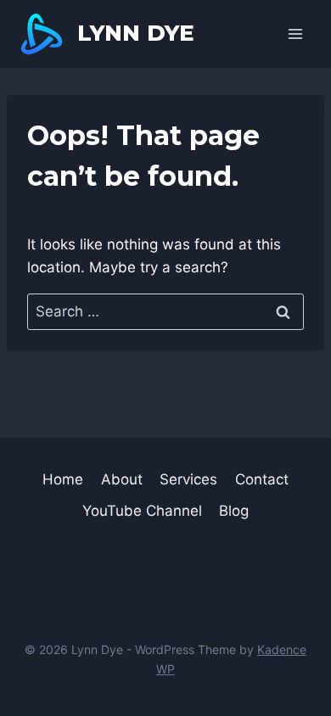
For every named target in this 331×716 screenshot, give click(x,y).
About (122, 479)
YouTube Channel (142, 510)
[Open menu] (295, 33)
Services (188, 479)
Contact (262, 479)
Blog (234, 510)
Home (62, 479)
